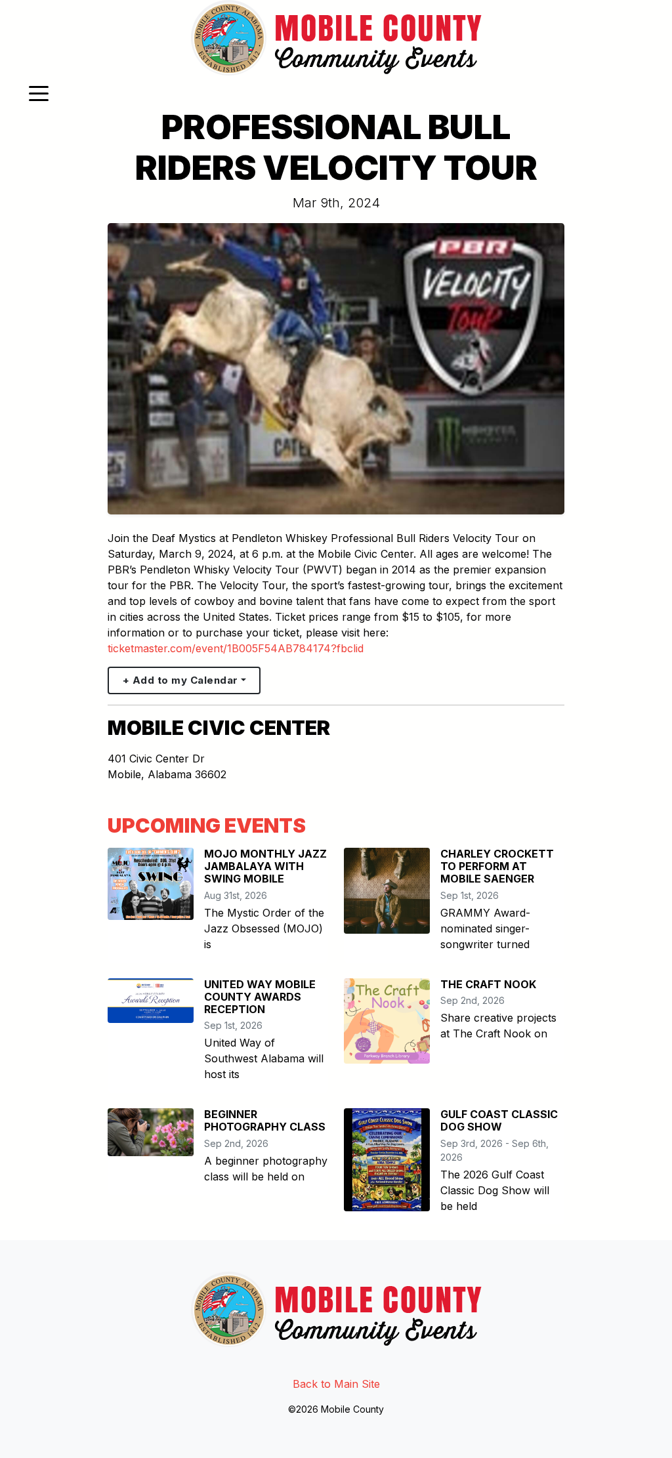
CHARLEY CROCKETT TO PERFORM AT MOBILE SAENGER (497, 866)
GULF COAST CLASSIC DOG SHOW (499, 1120)
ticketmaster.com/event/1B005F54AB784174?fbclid (236, 648)
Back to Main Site (336, 1383)
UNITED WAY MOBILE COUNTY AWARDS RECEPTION (260, 997)
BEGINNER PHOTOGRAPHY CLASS (265, 1120)
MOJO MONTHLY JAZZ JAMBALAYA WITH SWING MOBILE (265, 866)
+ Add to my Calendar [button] (180, 680)
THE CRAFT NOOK (488, 984)
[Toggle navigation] (38, 92)
